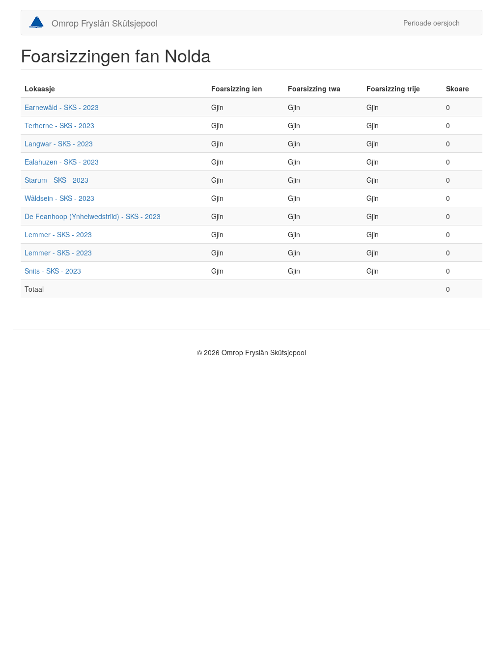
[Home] (40, 22)
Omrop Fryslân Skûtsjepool (105, 22)
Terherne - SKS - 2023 (59, 125)
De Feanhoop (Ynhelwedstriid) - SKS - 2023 (93, 216)
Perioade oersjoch (431, 23)
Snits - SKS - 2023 (53, 271)
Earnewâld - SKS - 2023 (62, 107)
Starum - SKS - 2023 (56, 180)
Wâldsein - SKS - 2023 (59, 198)
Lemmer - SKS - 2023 (58, 234)
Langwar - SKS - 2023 (59, 143)
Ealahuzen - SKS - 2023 (62, 162)
